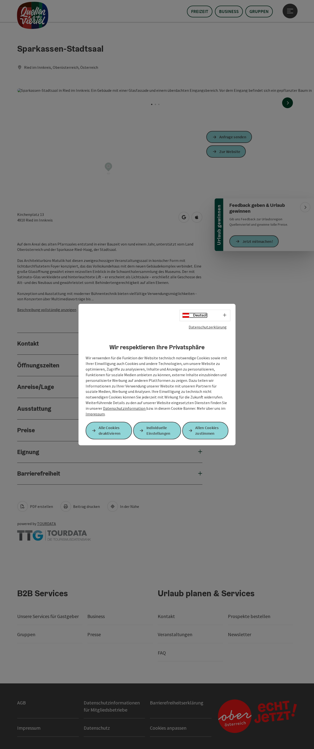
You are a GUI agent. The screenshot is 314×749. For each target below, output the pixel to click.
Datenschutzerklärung (208, 327)
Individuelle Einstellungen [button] (158, 430)
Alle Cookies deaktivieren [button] (110, 430)
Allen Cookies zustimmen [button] (207, 430)
